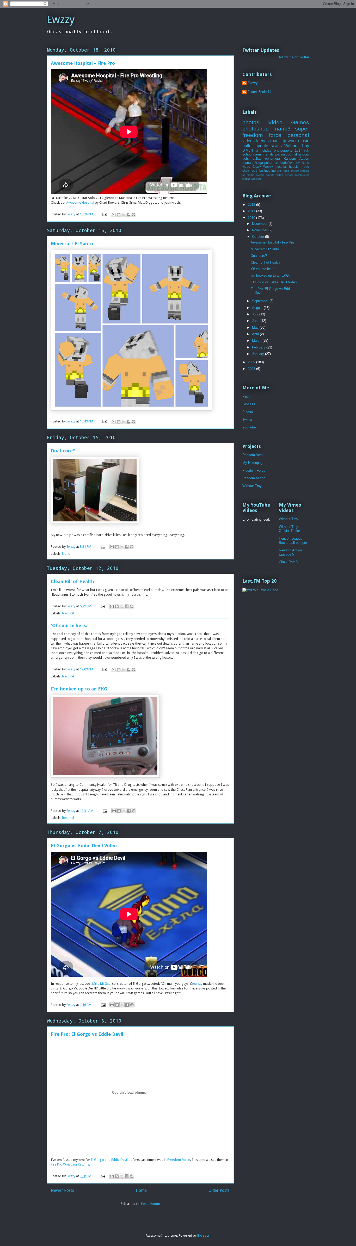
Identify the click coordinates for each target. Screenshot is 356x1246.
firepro (250, 174)
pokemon (271, 163)
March (257, 340)
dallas (257, 158)
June (256, 321)
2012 (252, 205)
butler (247, 146)
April (256, 334)
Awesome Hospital (80, 202)
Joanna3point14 (259, 92)
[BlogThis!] (118, 214)
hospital (68, 613)
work (292, 141)
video (246, 166)
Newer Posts (62, 1190)
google (270, 174)
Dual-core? (63, 450)
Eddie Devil (119, 1160)
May (256, 327)
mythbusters (301, 174)
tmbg (259, 170)
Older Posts (219, 1190)
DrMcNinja (250, 150)
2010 (252, 218)
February (259, 347)
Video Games (288, 122)
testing (246, 178)
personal (298, 135)
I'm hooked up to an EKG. (80, 688)
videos (248, 141)
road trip (278, 141)
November (260, 230)
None (66, 554)
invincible (302, 162)
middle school (284, 174)
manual (247, 163)
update (261, 146)
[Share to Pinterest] (133, 214)
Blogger (203, 1235)
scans (276, 146)
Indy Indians (273, 170)
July (255, 314)
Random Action (296, 158)
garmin (258, 154)
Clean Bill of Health (72, 581)
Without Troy (296, 146)
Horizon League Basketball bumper (293, 541)
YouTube (249, 427)
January (258, 354)
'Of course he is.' (70, 625)
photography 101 (287, 150)
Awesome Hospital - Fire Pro (83, 63)
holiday (266, 150)
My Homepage (253, 463)
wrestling (256, 178)
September (260, 301)
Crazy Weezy (263, 166)
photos (250, 122)
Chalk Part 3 (288, 562)
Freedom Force (178, 1160)
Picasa (247, 412)
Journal (291, 154)
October (258, 237)
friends (262, 141)
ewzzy (197, 984)
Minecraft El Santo (72, 243)
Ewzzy (61, 20)
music (303, 141)
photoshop (255, 129)
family (269, 154)
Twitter (247, 419)
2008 (252, 369)
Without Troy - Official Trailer (289, 529)
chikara (295, 170)
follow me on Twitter (294, 57)
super (302, 129)
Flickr (246, 396)
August (258, 308)
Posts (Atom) (150, 1204)
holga (259, 163)
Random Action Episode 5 (290, 552)
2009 (252, 362)
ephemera (272, 158)
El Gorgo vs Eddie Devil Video (84, 845)
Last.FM (248, 404)
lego (306, 166)
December (260, 224)
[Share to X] (123, 214)
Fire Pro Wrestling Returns (70, 1164)
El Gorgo (97, 1160)
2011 (252, 211)
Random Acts (252, 455)
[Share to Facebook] (128, 214)
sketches (248, 170)
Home (141, 1190)
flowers (260, 174)
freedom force (261, 135)
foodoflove (287, 162)
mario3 (282, 129)
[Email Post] (104, 214)
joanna (280, 154)
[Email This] (113, 214)
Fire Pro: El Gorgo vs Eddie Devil (87, 1034)
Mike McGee (101, 984)
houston (294, 166)
